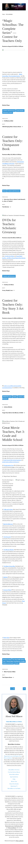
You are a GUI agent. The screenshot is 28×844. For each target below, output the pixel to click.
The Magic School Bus (9, 566)
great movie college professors (10, 462)
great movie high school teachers (12, 460)
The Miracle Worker (8, 549)
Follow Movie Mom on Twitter (14, 721)
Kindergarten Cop (8, 465)
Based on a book (7, 659)
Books (4, 190)
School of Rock (7, 590)
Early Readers (20, 110)
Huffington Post (17, 756)
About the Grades (14, 784)
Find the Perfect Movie (14, 772)
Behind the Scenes (7, 396)
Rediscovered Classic (8, 663)
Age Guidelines (14, 777)
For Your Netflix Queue (18, 659)
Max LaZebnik (19, 840)
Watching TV (14, 786)
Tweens (17, 663)
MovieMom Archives (14, 769)
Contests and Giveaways (9, 110)
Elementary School (7, 112)
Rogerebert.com (8, 756)
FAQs (14, 779)
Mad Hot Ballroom (8, 524)
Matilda (5, 577)
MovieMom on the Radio (14, 788)
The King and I (7, 537)
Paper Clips (6, 637)
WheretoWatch (8, 758)
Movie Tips (14, 781)
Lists (4, 661)
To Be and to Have (8, 509)
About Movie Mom (14, 774)
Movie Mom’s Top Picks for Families (16, 661)
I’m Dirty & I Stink (9, 256)
